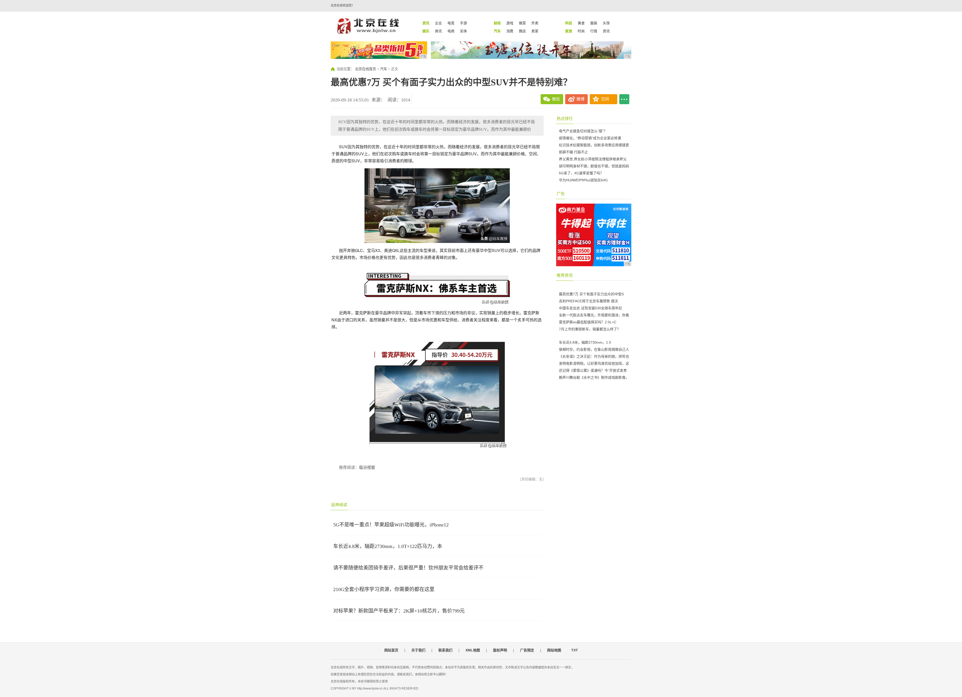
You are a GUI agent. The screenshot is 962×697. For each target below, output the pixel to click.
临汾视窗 (367, 467)
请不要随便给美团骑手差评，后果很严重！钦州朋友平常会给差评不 (408, 568)
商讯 (438, 31)
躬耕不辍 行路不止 (573, 152)
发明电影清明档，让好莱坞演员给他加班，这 (594, 363)
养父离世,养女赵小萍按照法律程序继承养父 (593, 159)
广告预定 (527, 650)
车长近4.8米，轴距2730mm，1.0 (585, 342)
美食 (581, 23)
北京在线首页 (365, 69)
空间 (605, 99)
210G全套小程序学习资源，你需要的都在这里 (383, 589)
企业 (438, 23)
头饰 (606, 23)
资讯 (606, 31)
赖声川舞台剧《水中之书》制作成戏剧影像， (594, 377)
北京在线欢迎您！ (343, 5)
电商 (450, 31)
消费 (509, 31)
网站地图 (554, 650)
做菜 (522, 23)
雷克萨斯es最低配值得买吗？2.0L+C (587, 322)
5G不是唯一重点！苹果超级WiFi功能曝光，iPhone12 (391, 524)
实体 (463, 31)
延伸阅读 (339, 505)
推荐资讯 (565, 275)
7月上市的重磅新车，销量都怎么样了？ (590, 329)
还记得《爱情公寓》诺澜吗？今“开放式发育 (593, 370)
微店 (522, 31)
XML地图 (472, 650)
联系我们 (445, 650)
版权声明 (500, 650)
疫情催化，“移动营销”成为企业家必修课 (590, 138)
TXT (574, 650)
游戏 (509, 23)
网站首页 (391, 650)
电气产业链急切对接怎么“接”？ (583, 131)
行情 (593, 31)
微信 (556, 99)
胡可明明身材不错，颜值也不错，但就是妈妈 (594, 166)
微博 (580, 99)
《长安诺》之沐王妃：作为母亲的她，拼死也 (594, 356)
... (624, 99)
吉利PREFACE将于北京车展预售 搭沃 (588, 301)
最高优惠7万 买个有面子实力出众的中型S (591, 294)
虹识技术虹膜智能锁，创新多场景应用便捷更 (594, 145)
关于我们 (418, 650)
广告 (561, 194)
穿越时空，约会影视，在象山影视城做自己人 (594, 349)
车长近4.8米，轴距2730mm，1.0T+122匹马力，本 (387, 546)
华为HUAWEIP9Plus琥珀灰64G (583, 180)
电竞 (450, 23)
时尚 (581, 31)
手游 (463, 23)
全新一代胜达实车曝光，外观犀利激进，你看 (594, 315)
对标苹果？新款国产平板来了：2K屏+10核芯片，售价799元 (399, 611)
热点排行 (565, 118)
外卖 (534, 23)
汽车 (383, 69)
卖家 (534, 31)
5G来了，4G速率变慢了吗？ (581, 173)
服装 (593, 23)
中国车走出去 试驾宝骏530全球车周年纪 (590, 308)
